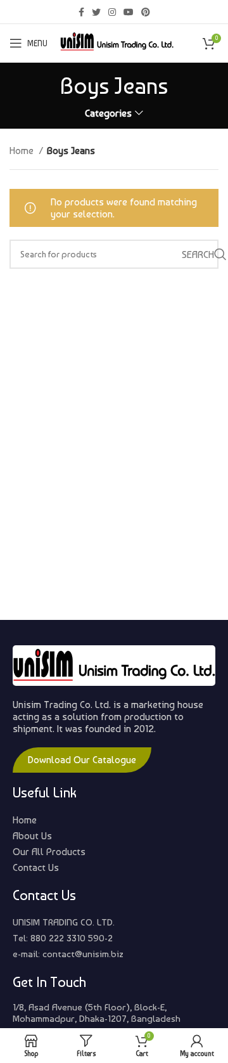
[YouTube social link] (128, 12)
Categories (108, 113)
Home (23, 151)
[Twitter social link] (96, 12)
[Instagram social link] (112, 12)
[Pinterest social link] (145, 12)
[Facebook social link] (81, 12)
